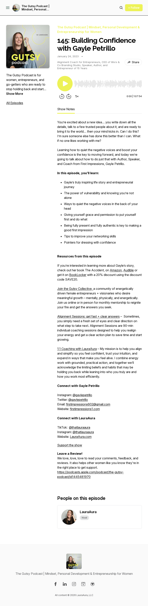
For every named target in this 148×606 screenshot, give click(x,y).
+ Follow (134, 7)
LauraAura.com (81, 437)
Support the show (69, 445)
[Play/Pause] (65, 83)
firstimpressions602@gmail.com (88, 404)
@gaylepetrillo (82, 395)
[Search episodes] (121, 7)
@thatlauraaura (79, 427)
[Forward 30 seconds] (68, 96)
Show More (14, 94)
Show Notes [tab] (66, 109)
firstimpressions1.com (85, 409)
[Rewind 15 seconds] (62, 96)
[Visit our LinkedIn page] (65, 584)
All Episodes (14, 103)
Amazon (116, 270)
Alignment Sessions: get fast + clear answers (88, 316)
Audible (128, 270)
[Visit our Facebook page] (55, 584)
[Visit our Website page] (83, 584)
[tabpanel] (99, 301)
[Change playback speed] (77, 96)
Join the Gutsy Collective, (75, 289)
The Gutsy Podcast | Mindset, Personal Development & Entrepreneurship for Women (41, 7)
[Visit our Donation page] (92, 584)
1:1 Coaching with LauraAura (77, 349)
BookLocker (77, 275)
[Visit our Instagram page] (74, 584)
